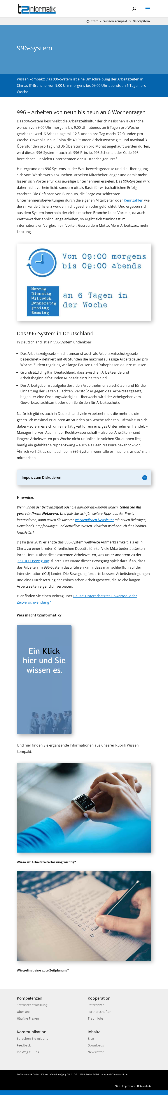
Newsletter (96, 1052)
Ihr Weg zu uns (28, 1052)
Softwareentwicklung (32, 1005)
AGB (117, 1086)
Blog (91, 1038)
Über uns (23, 1012)
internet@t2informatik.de (114, 1074)
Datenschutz (144, 1086)
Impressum (129, 1086)
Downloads (96, 1045)
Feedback (24, 1045)
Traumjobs (95, 1018)
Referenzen (96, 1005)
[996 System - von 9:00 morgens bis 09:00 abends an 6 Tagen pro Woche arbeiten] (84, 320)
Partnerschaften (99, 1012)
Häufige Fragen (28, 1018)
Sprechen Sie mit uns (32, 1038)
